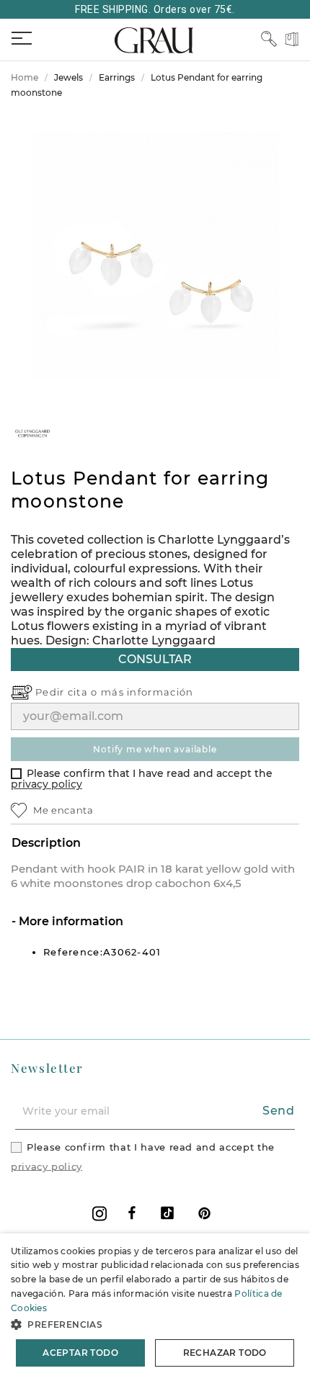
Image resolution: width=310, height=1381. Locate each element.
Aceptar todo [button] (80, 1352)
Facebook (132, 1213)
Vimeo (167, 1213)
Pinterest (204, 1213)
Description (46, 843)
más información (147, 692)
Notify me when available (154, 749)
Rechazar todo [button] (225, 1352)
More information (69, 921)
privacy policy (46, 784)
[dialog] (155, 1307)
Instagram (99, 1213)
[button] (155, 1324)
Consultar (155, 659)
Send (278, 1110)
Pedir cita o (68, 692)
